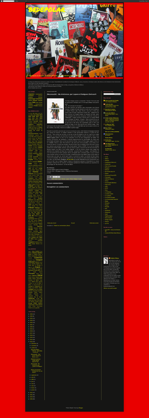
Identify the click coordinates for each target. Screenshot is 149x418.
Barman (29, 139)
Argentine (37, 135)
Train (29, 237)
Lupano (67, 178)
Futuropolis (31, 273)
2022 (41, 118)
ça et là (37, 307)
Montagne (30, 196)
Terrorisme (37, 234)
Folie (37, 173)
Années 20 (39, 125)
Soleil (41, 300)
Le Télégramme (36, 286)
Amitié (56, 178)
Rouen (29, 221)
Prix (29, 211)
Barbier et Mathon (33, 254)
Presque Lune (38, 295)
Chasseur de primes (32, 147)
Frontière (36, 176)
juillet (32, 379)
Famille (40, 168)
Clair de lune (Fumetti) (110, 166)
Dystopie (40, 97)
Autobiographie (39, 94)
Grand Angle (39, 277)
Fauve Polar (31, 170)
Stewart (29, 232)
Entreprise (36, 159)
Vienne (41, 242)
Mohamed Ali (39, 195)
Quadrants (30, 297)
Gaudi (36, 178)
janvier (33, 389)
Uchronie (40, 105)
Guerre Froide (39, 179)
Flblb (29, 271)
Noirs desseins (109, 134)
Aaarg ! (29, 251)
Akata (41, 251)
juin (32, 381)
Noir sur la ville (34, 201)
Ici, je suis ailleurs (110, 113)
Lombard (30, 289)
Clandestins (40, 148)
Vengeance (31, 242)
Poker (37, 205)
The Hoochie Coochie (33, 301)
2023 (29, 120)
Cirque (29, 148)
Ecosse (40, 156)
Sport (41, 231)
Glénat (39, 275)
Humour (35, 100)
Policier (71, 178)
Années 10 (34, 125)
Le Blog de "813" (109, 124)
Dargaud (39, 260)
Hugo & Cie (108, 184)
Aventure (31, 95)
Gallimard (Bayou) (109, 179)
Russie (33, 221)
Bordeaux (30, 142)
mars (32, 385)
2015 (29, 116)
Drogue (40, 153)
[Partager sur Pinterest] (59, 177)
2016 (33, 116)
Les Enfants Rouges (37, 287)
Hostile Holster (32, 278)
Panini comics (38, 292)
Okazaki (38, 202)
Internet (40, 184)
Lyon (34, 192)
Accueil (73, 223)
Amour (35, 122)
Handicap (30, 181)
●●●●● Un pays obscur (110, 150)
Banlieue (30, 138)
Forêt (38, 175)
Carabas (40, 256)
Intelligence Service (35, 184)
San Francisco (31, 223)
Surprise (35, 232)
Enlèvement (40, 158)
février (33, 387)
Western (30, 107)
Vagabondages (31, 304)
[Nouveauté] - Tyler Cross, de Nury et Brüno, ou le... (36, 356)
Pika (106, 208)
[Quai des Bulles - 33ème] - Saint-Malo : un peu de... (36, 351)
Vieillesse (37, 242)
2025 (31, 316)
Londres (37, 190)
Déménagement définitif (110, 110)
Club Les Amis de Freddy (112, 100)
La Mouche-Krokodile (36, 284)
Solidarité (30, 231)
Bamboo (40, 253)
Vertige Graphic (31, 306)
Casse (59, 178)
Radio (32, 220)
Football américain (32, 175)
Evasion (40, 163)
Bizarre (33, 141)
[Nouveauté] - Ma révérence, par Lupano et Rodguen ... (36, 365)
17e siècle (30, 113)
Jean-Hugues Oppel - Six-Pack (112, 141)
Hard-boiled (35, 181)
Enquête (30, 159)
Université (40, 240)
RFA (29, 220)
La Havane (36, 189)
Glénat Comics (31, 277)
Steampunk (30, 105)
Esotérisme (30, 161)
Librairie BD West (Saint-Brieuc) (113, 233)
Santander (36, 223)
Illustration (37, 182)
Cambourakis (35, 256)
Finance (34, 173)
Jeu (36, 187)
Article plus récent (51, 223)
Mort (38, 196)
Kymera (40, 281)
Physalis (36, 294)
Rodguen (76, 178)
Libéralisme (40, 189)
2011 (31, 115)
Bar (36, 138)
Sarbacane (31, 298)
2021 (37, 118)
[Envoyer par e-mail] (53, 177)
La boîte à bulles (109, 193)
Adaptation (31, 94)
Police (41, 205)
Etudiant (35, 163)
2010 (29, 115)
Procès (36, 215)
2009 (31, 399)
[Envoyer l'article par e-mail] (51, 176)
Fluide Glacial (37, 271)
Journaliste (30, 189)
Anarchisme (40, 122)
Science (40, 223)
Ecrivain (30, 158)
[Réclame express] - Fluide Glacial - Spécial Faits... (36, 360)
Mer (41, 193)
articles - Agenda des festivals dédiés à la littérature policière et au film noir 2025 (112, 121)
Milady (40, 289)
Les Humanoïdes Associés (111, 199)
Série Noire (31, 234)
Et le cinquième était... (110, 125)
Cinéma (40, 147)
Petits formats (39, 102)
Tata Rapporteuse (110, 143)
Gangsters (30, 178)
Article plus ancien (94, 223)
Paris (29, 204)
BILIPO (41, 136)
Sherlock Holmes (38, 228)
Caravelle (30, 257)
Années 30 (30, 127)
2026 (31, 314)
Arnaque (30, 136)
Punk (36, 218)
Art (32, 136)
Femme (35, 172)
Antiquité (40, 133)
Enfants (35, 158)
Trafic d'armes (39, 235)
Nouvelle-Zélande (31, 202)
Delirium (37, 262)
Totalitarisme (33, 235)
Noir (33, 102)
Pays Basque (35, 204)
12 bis (106, 156)
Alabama (40, 119)
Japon (33, 187)
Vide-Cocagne (39, 306)
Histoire (30, 100)
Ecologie (30, 156)
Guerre (33, 179)
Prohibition (40, 215)
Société (80, 178)
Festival (30, 173)
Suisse (33, 232)
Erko (41, 270)
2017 (37, 116)
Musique (40, 198)
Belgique (34, 139)
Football (40, 173)
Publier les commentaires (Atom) (62, 225)
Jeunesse (40, 187)
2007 (41, 113)
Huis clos (30, 182)
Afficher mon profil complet (110, 288)
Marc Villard (108, 128)
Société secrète (38, 229)
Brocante (30, 144)
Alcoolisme (30, 121)
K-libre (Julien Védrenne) (111, 118)
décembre (34, 343)
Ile (34, 182)
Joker (106, 186)
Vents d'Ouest (38, 304)
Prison (40, 209)
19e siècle (35, 113)
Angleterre (30, 124)
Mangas (30, 102)
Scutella (37, 298)
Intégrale (40, 100)
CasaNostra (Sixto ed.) (110, 162)
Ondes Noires (108, 137)
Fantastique (39, 99)
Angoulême (39, 124)
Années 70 (39, 129)
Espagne (35, 161)
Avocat (38, 136)
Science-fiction (39, 104)
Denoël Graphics (36, 263)
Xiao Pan (33, 307)
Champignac (35, 145)
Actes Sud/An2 (36, 251)
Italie (38, 186)
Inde (41, 182)
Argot (41, 135)
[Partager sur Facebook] (58, 177)
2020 (33, 118)
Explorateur (30, 165)
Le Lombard (108, 195)
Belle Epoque (39, 139)
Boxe (34, 142)
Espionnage (31, 99)
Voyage (33, 243)
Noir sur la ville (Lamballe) (112, 131)
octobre (33, 347)
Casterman (38, 258)
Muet (35, 198)
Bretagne (40, 142)
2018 (41, 116)
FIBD (29, 168)
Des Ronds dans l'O (110, 171)
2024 (33, 119)
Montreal (35, 196)
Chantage (40, 145)
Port (41, 207)
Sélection (40, 232)
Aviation (35, 136)
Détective (39, 155)
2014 (41, 115)
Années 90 (39, 130)
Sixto (38, 300)
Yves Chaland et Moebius (111, 101)
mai (32, 383)
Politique (37, 208)
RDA (41, 218)
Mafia (36, 192)
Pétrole (38, 218)
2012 (34, 115)
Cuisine (41, 150)
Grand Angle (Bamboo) (110, 182)
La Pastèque (108, 192)
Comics (30, 97)
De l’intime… (108, 135)
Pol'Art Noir (108, 140)
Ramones (35, 220)
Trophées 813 (34, 237)
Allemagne (35, 121)
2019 (29, 118)
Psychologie (31, 218)
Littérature (30, 190)
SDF (39, 221)
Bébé (41, 144)
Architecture (31, 135)
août (32, 377)
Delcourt (63, 178)
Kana (37, 281)
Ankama (34, 253)
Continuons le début (109, 129)
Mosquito (30, 292)
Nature (38, 199)
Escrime (40, 159)
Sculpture (30, 224)
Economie (35, 156)
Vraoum (30, 307)
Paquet (30, 294)
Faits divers (35, 168)
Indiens (30, 184)
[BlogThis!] (55, 177)
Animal (30, 125)
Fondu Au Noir (109, 104)
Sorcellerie (35, 231)
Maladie (40, 192)
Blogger (81, 407)
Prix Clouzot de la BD (35, 211)
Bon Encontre (38, 141)
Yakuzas (38, 243)
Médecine (30, 199)
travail (29, 245)
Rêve (37, 221)
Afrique (36, 119)
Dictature (30, 153)
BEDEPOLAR (46, 9)
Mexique (30, 195)
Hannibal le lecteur (110, 109)
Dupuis (37, 267)
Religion (40, 220)
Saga (41, 221)
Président (40, 217)
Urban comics (37, 303)
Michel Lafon (36, 289)
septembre (34, 375)
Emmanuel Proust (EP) (34, 270)
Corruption (30, 150)
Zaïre (41, 243)
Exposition (35, 165)
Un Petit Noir (108, 148)
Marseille (36, 193)
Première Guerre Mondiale (33, 209)
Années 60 (33, 129)
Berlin (29, 141)
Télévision (30, 240)
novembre (34, 345)
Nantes (35, 199)
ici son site (70, 159)
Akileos (30, 252)
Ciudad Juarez (34, 148)
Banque (33, 138)
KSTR (33, 281)
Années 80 (31, 130)
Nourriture (40, 201)
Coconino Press (31, 260)
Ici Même (36, 280)
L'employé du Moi (32, 283)
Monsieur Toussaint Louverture (35, 290)
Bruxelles (34, 144)
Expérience (40, 165)
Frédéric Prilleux (114, 258)
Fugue (41, 176)
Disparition (35, 153)
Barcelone (40, 138)
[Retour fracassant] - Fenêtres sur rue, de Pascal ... (36, 371)
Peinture (40, 204)
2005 (39, 113)
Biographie (40, 95)
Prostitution (31, 217)
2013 (53, 178)
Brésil (38, 144)
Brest (37, 142)
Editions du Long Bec (37, 268)
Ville (29, 243)
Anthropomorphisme (33, 133)
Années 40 (36, 127)
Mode (34, 195)
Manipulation (30, 193)
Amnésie (30, 122)
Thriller (36, 105)
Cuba (36, 150)
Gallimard (34, 275)
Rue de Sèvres (38, 297)
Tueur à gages (38, 239)
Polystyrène (30, 295)
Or (41, 202)
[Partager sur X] (56, 177)
